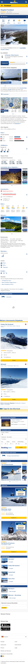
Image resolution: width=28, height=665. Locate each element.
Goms (18, 365)
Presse (2, 647)
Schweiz (5, 365)
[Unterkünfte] (1, 94)
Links (16, 641)
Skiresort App (4, 621)
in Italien (9, 510)
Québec (7, 49)
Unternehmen (18, 644)
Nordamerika (18, 403)
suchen (21, 447)
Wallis (15, 365)
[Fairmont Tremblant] (4, 423)
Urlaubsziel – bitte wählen (6, 436)
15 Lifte (9, 89)
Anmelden (4, 607)
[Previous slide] (2, 77)
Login (16, 647)
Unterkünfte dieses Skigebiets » (9, 167)
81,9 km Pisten (23, 88)
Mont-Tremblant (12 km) (7, 284)
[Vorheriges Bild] (2, 473)
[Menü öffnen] (2, 2)
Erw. (2, 441)
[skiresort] (14, 2)
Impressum (3, 644)
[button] (6, 448)
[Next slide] (26, 77)
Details (14, 360)
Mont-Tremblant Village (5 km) (9, 282)
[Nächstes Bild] (26, 473)
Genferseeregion (10, 365)
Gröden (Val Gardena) (7, 324)
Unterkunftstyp (20, 441)
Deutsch (6, 636)
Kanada (3, 49)
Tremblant (7, 5)
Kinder (8, 441)
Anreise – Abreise (4, 432)
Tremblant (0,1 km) (6, 280)
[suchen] (26, 2)
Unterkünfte (5, 94)
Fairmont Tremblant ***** (16, 419)
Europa (2, 365)
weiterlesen (17, 123)
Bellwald (3, 364)
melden (21, 289)
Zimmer (13, 441)
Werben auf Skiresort (6, 651)
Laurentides (7, 404)
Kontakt (2, 641)
